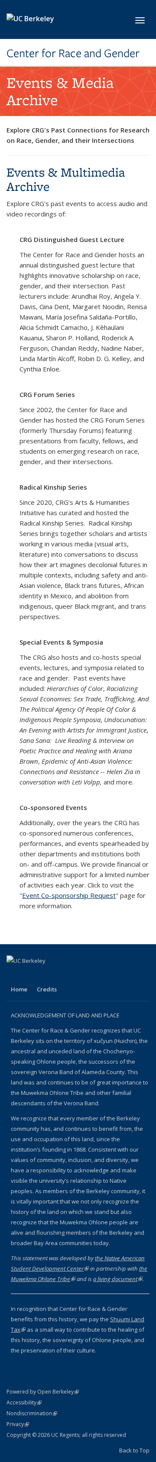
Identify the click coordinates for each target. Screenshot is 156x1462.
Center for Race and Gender (73, 53)
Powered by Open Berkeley (42, 1391)
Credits (47, 989)
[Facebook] (14, 975)
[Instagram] (48, 975)
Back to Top (134, 1450)
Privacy (17, 1424)
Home (19, 989)
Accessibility (24, 1402)
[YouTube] (31, 975)
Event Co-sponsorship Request (69, 895)
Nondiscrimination (31, 1413)
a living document (118, 1279)
